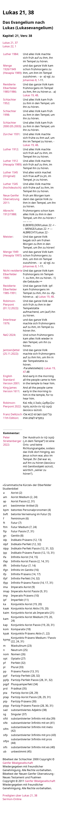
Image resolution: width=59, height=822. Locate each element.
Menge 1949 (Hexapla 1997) (12, 253)
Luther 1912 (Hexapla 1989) (12, 162)
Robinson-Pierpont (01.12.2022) (10, 304)
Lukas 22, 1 (9, 46)
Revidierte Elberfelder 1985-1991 (10, 289)
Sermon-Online (12, 799)
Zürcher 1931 (11, 134)
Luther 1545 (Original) (10, 174)
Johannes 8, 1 (31, 80)
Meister (8, 236)
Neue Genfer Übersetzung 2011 (11, 199)
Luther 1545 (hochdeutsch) (12, 185)
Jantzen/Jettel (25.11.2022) (11, 351)
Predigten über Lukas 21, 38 (20, 795)
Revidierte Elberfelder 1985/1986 (10, 88)
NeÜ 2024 (9, 335)
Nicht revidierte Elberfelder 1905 (12, 274)
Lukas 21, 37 (10, 42)
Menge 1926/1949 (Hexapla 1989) (12, 69)
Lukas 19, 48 (30, 95)
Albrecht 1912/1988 (9, 212)
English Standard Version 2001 (11, 379)
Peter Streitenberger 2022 (12, 441)
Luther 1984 (10, 54)
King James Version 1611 (11, 389)
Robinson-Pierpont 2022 (11, 404)
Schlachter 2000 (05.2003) (12, 124)
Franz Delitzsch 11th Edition (12, 416)
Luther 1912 (10, 149)
